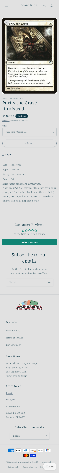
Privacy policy (14, 467)
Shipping (6, 120)
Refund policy (47, 462)
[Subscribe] (49, 282)
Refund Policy (13, 330)
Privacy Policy (13, 344)
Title (4, 126)
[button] (6, 5)
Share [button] (8, 154)
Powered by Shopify (30, 462)
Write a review (29, 242)
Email (9, 393)
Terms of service (30, 467)
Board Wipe (17, 462)
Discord (10, 399)
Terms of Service (14, 337)
